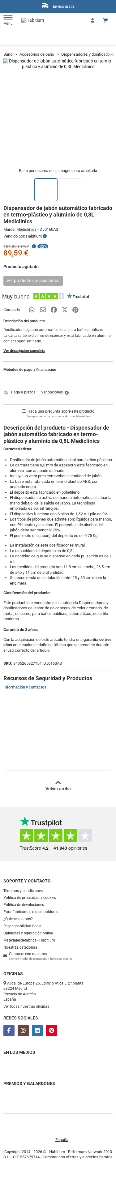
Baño (7, 54)
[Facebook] (9, 1030)
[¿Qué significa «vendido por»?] (45, 236)
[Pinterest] (51, 1030)
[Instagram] (23, 1030)
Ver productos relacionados (32, 280)
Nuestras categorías (20, 947)
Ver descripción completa (24, 351)
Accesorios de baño (36, 54)
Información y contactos (24, 687)
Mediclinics (26, 229)
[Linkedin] (37, 1030)
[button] (55, 392)
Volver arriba (58, 788)
